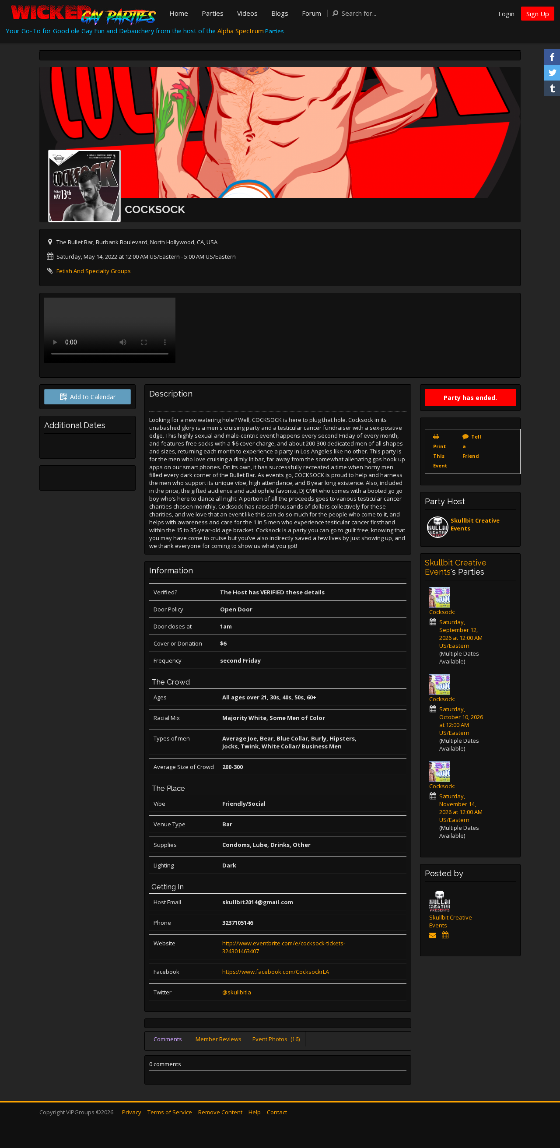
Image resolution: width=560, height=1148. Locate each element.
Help (254, 1112)
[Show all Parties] (446, 934)
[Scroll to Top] (540, 1106)
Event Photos (276, 1039)
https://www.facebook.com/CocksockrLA (275, 972)
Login (506, 13)
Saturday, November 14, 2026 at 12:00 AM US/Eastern (461, 808)
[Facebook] (552, 57)
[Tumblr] (552, 88)
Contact (277, 1112)
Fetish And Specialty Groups (93, 271)
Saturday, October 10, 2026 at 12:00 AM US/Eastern (461, 721)
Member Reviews (219, 1039)
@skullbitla (236, 992)
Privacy (131, 1112)
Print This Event (440, 456)
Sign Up (537, 13)
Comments (168, 1039)
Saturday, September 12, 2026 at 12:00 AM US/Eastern (461, 633)
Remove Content (220, 1112)
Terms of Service (169, 1112)
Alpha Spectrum (240, 30)
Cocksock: (442, 612)
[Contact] (434, 934)
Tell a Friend (471, 446)
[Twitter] (552, 73)
